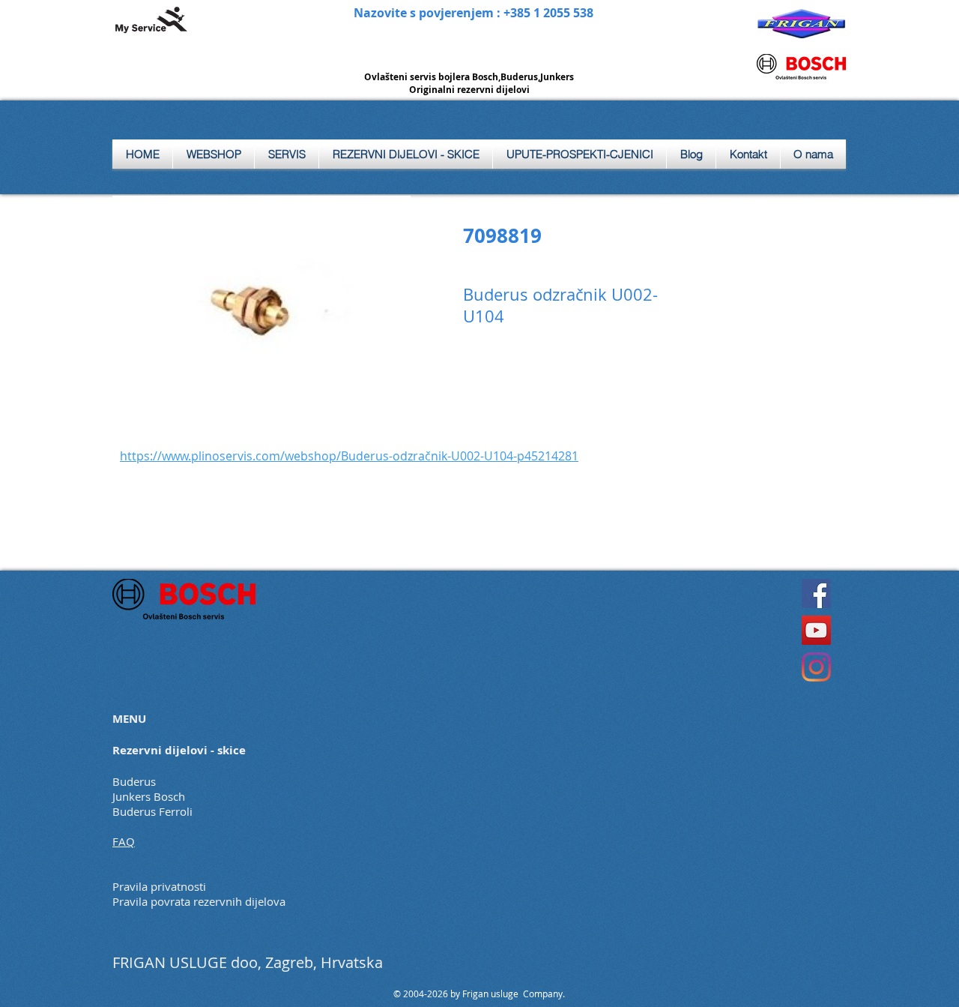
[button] (286, 154)
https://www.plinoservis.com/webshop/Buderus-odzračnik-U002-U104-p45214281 (349, 456)
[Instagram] (816, 667)
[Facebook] (816, 593)
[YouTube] (816, 630)
